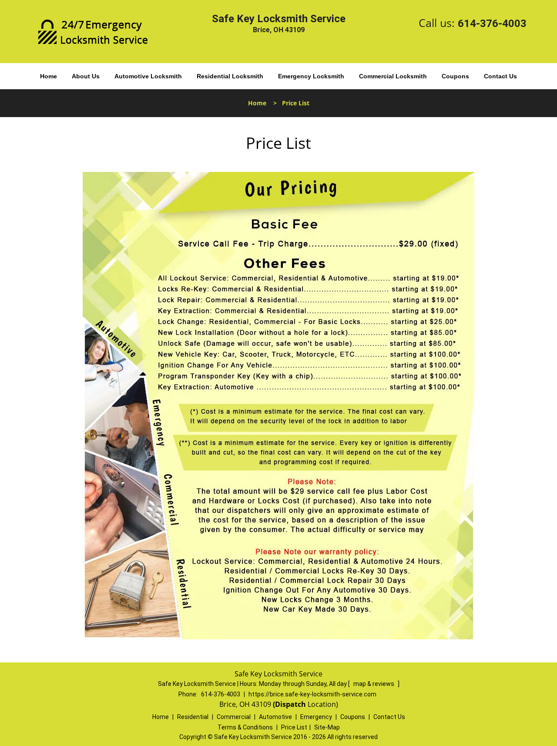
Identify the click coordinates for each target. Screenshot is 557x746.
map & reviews (374, 683)
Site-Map (327, 727)
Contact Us (500, 76)
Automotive (275, 716)
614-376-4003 (492, 23)
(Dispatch (290, 704)
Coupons (455, 76)
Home (48, 76)
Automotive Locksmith (148, 76)
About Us (86, 76)
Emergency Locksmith (311, 76)
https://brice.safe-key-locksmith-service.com (312, 694)
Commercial (234, 716)
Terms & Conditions (245, 727)
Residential (192, 716)
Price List (294, 727)
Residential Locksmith (230, 76)
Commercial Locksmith (393, 76)
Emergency (316, 716)
